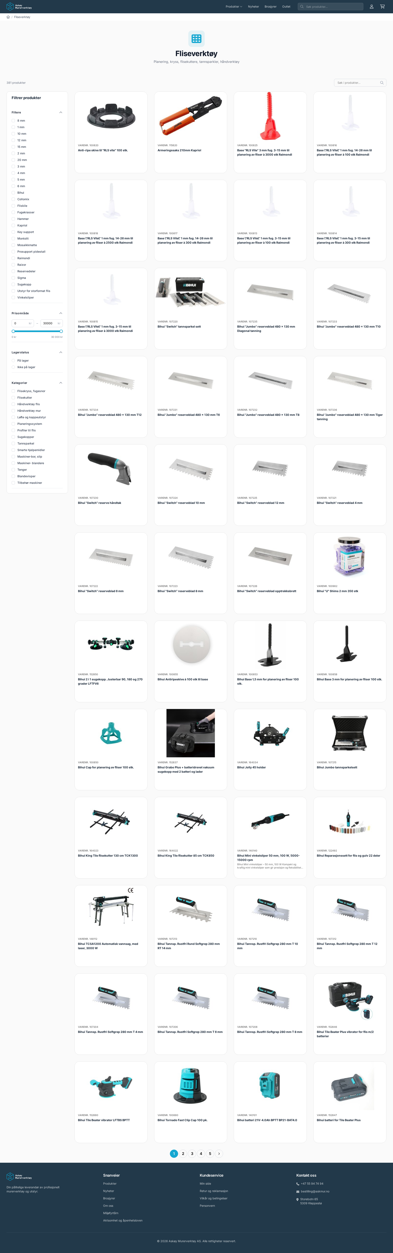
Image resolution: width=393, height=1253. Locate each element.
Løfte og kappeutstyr (31, 417)
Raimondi (23, 258)
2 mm (21, 153)
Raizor (21, 264)
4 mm (21, 173)
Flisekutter (24, 397)
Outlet (286, 6)
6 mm (21, 186)
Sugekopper (25, 437)
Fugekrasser (25, 212)
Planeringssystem (29, 423)
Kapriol (22, 225)
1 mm (20, 127)
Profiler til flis (26, 430)
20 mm (22, 160)
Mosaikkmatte (27, 245)
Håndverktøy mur (29, 410)
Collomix (23, 199)
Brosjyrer (271, 6)
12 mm (21, 140)
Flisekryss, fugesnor (31, 391)
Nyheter (253, 6)
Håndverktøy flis (28, 404)
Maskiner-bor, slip (29, 456)
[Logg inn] (371, 6)
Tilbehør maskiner (29, 482)
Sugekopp (24, 284)
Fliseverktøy (22, 17)
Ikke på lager (26, 367)
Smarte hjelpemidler (31, 450)
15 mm (21, 146)
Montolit (23, 238)
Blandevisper (26, 476)
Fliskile (22, 205)
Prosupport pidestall (31, 251)
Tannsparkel (25, 443)
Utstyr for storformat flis (33, 291)
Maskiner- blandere (30, 463)
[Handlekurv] (382, 6)
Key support (25, 232)
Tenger (22, 469)
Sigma (21, 277)
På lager (23, 360)
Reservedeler (26, 271)
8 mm (21, 120)
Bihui (20, 192)
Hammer (23, 219)
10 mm (21, 133)
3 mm (21, 166)
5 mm (21, 179)
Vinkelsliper (25, 297)
